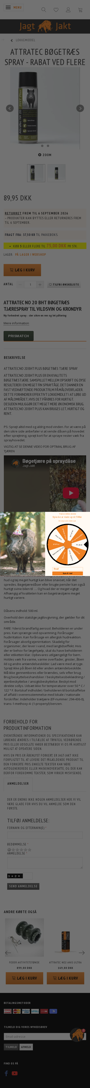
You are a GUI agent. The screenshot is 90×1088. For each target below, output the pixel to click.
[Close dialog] (1, 513)
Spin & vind (67, 573)
